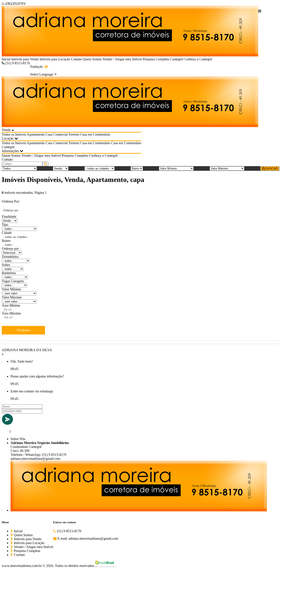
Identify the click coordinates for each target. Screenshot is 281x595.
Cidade (7, 233)
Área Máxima (11, 313)
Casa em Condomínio (95, 134)
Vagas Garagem (13, 281)
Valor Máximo (12, 297)
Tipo (5, 224)
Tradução (37, 66)
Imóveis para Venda (25, 59)
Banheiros (9, 273)
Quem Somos (92, 59)
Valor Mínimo (11, 289)
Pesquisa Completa (156, 59)
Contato (76, 59)
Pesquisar (23, 330)
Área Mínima (11, 305)
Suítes (6, 265)
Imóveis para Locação (55, 59)
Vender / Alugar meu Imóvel (122, 59)
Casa (49, 134)
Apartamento (36, 134)
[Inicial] (130, 31)
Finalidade (9, 216)
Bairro (6, 241)
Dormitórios (10, 257)
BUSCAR (271, 168)
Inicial (6, 59)
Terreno (73, 134)
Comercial (60, 134)
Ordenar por (10, 248)
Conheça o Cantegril (198, 59)
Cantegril (176, 59)
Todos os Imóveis (14, 134)
